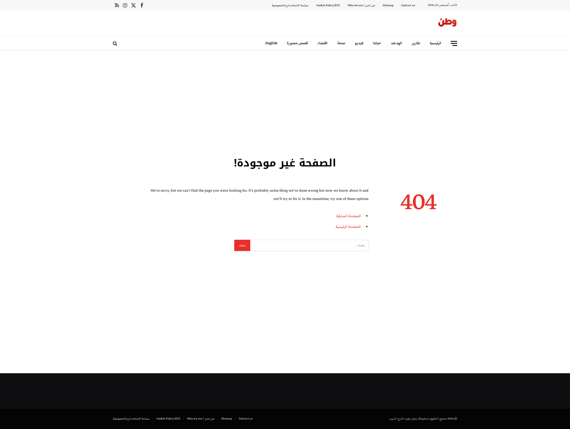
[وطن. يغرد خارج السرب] (447, 23)
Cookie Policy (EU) (328, 5)
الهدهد (396, 43)
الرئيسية (435, 43)
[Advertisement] (285, 102)
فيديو (359, 43)
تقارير (416, 43)
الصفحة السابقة (348, 216)
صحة (341, 43)
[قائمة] (454, 43)
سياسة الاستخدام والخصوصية (290, 5)
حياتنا (377, 43)
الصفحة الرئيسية (348, 227)
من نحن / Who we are (361, 5)
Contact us (408, 5)
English (271, 43)
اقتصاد (322, 43)
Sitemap (388, 5)
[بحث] (115, 43)
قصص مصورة (297, 43)
